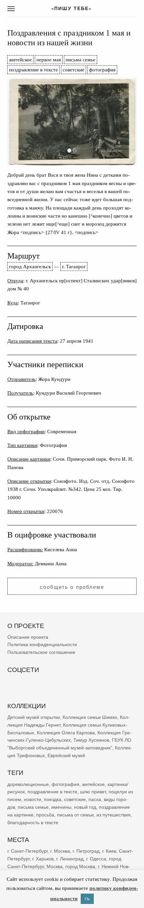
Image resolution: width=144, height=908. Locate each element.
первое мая (49, 59)
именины (61, 807)
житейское (20, 59)
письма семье (80, 59)
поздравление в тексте (33, 69)
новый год (85, 807)
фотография (102, 69)
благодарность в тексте (32, 822)
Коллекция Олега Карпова (66, 732)
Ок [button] (87, 899)
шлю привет (93, 791)
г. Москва (60, 851)
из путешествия (113, 814)
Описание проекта (27, 636)
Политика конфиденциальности (42, 644)
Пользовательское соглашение (41, 652)
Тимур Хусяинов (91, 740)
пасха (94, 799)
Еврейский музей (66, 755)
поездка (52, 799)
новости (32, 799)
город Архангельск (30, 266)
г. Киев (109, 851)
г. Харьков (43, 858)
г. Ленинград (69, 858)
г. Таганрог (74, 266)
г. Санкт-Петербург (27, 851)
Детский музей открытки (33, 717)
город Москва (80, 866)
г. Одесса (96, 858)
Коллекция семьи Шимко (90, 717)
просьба (45, 814)
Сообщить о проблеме (72, 587)
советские (73, 69)
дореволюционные (28, 784)
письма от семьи (75, 814)
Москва (55, 866)
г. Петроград (86, 851)
